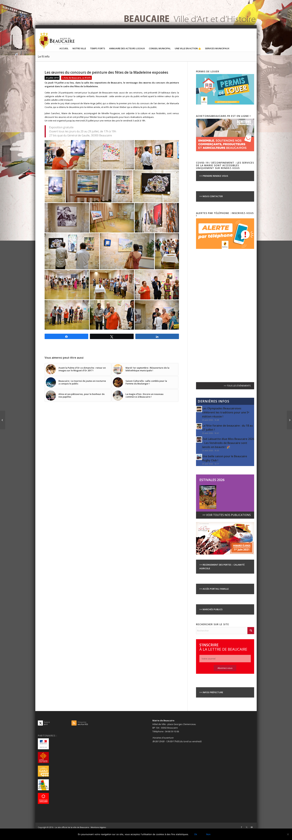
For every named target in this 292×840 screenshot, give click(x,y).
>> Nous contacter (211, 196)
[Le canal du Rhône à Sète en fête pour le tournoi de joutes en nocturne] (289, 420)
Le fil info (44, 56)
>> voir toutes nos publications (226, 515)
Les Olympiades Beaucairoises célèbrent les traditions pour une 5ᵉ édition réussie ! (225, 412)
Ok (195, 834)
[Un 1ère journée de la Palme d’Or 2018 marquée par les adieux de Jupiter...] (2, 420)
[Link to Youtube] (251, 827)
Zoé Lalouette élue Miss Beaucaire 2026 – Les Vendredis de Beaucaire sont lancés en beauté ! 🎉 (228, 443)
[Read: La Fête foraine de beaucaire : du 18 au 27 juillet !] (199, 426)
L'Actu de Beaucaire (72, 77)
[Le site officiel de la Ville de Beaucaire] (57, 40)
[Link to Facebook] (241, 827)
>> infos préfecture (211, 692)
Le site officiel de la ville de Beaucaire (72, 827)
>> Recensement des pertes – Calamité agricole (222, 566)
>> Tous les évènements (237, 385)
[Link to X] (246, 827)
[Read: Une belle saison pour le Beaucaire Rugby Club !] (199, 457)
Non (208, 834)
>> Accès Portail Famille (214, 588)
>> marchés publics (211, 609)
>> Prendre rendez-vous (213, 175)
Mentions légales (98, 827)
